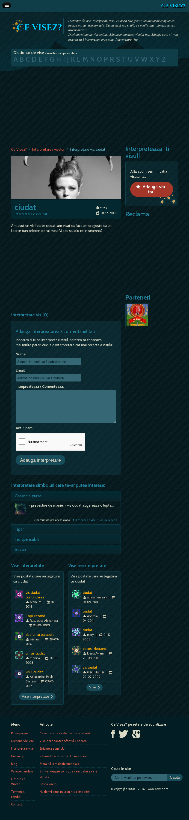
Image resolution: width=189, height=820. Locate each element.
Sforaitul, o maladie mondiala (59, 764)
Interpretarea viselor (48, 149)
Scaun (20, 549)
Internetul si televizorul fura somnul (63, 756)
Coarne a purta (28, 496)
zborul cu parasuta (40, 634)
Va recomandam (22, 771)
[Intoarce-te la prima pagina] (37, 26)
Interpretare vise (22, 748)
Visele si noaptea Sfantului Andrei (63, 741)
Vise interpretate (36, 696)
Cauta (175, 777)
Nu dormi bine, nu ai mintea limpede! (65, 791)
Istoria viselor (48, 784)
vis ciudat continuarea (35, 594)
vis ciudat (90, 667)
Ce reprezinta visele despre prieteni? (65, 733)
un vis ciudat (35, 653)
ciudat (87, 592)
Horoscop (17, 756)
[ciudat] (66, 177)
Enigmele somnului (52, 748)
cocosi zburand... (95, 648)
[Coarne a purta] (22, 510)
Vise (93, 687)
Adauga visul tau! (154, 189)
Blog (14, 764)
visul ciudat (34, 672)
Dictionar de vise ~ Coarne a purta (95, 520)
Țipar (19, 529)
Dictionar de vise (22, 741)
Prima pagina (20, 733)
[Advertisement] (94, 105)
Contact (16, 804)
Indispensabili (27, 539)
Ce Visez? (173, 6)
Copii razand (35, 616)
